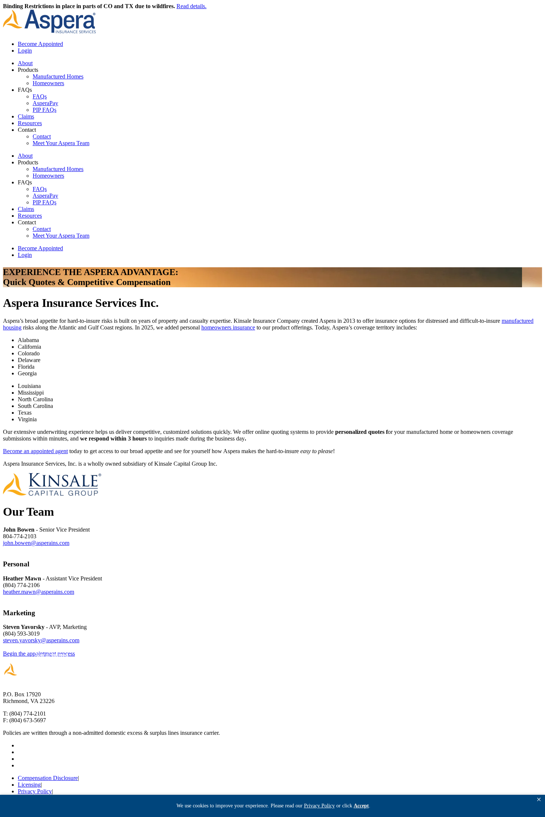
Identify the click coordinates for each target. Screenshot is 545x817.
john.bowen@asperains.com (36, 543)
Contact (42, 136)
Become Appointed (40, 44)
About (25, 63)
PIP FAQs (44, 110)
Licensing (29, 784)
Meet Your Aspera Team (61, 143)
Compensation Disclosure (48, 778)
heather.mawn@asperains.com (38, 592)
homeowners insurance (228, 327)
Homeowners (48, 83)
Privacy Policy (35, 791)
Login (25, 50)
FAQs (40, 96)
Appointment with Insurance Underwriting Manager (158, 654)
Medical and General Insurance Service (449, 654)
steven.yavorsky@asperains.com (41, 640)
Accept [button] (361, 805)
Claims (26, 116)
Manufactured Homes (58, 76)
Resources (30, 123)
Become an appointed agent (35, 451)
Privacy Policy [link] (319, 805)
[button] (538, 799)
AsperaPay (45, 103)
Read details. (191, 6)
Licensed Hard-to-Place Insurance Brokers (314, 654)
